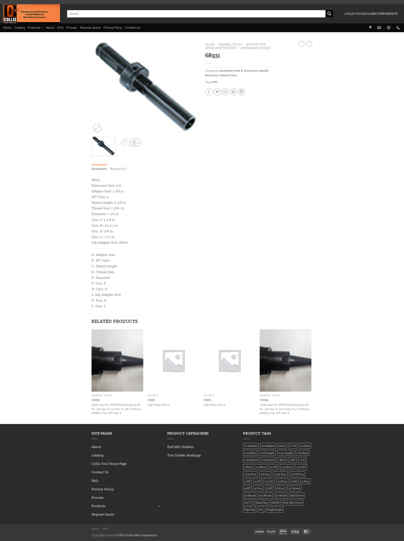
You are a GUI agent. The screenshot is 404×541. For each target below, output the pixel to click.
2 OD (258, 481)
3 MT (294, 481)
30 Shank (294, 488)
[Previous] (99, 87)
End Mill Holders (180, 447)
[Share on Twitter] (217, 92)
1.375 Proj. (250, 474)
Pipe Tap (249, 509)
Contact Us (132, 27)
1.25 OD (301, 467)
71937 (151, 400)
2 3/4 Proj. (280, 474)
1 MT (292, 459)
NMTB (275, 502)
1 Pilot (248, 467)
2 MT (247, 481)
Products (34, 27)
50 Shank (281, 495)
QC (261, 509)
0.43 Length (285, 453)
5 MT (269, 488)
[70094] (286, 360)
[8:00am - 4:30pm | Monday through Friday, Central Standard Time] (389, 28)
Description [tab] (99, 169)
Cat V (247, 502)
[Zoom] (97, 128)
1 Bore (282, 459)
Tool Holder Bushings (184, 455)
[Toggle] (159, 506)
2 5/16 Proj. (297, 474)
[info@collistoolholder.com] (379, 28)
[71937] (173, 360)
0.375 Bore (250, 459)
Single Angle (274, 509)
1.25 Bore (286, 467)
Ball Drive (297, 495)
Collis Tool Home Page (109, 463)
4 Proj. (258, 488)
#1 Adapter (251, 445)
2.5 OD (269, 481)
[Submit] (329, 14)
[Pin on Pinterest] (233, 92)
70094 (264, 400)
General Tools (230, 44)
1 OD (302, 459)
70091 (96, 400)
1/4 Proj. (265, 474)
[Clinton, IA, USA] (370, 28)
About (50, 27)
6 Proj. (280, 488)
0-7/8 (292, 445)
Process (71, 27)
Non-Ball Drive (292, 502)
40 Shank (250, 495)
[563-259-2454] (398, 28)
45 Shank (265, 495)
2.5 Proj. (282, 481)
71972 (207, 400)
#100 (282, 445)
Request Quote (90, 27)
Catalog (19, 27)
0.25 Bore (250, 453)
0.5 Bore (305, 445)
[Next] (191, 87)
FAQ (60, 27)
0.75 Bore (302, 453)
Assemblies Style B (255, 48)
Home (7, 27)
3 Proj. (305, 481)
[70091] (118, 360)
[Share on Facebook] (209, 92)
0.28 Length (267, 453)
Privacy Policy (113, 27)
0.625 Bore (267, 459)
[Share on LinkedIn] (241, 92)
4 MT (214, 82)
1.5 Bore (260, 467)
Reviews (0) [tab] (118, 169)
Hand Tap (261, 502)
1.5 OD (273, 467)
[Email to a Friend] (225, 92)
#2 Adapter (268, 445)
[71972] (229, 360)
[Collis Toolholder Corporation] (32, 13)
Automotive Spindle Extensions (235, 46)
